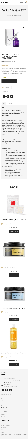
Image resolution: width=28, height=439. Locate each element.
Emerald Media (6, 435)
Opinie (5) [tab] (9, 103)
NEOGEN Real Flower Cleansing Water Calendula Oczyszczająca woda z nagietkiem (14, 352)
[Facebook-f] (2, 390)
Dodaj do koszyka (9, 81)
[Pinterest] (6, 390)
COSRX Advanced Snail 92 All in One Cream (14, 264)
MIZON (14, 14)
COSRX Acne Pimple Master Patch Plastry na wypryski (14, 220)
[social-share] (4, 96)
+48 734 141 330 (7, 382)
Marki (10, 14)
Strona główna (4, 14)
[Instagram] (10, 390)
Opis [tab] (4, 103)
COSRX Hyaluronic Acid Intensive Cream (14, 308)
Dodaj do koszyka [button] (14, 231)
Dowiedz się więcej (14, 319)
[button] (21, 2)
